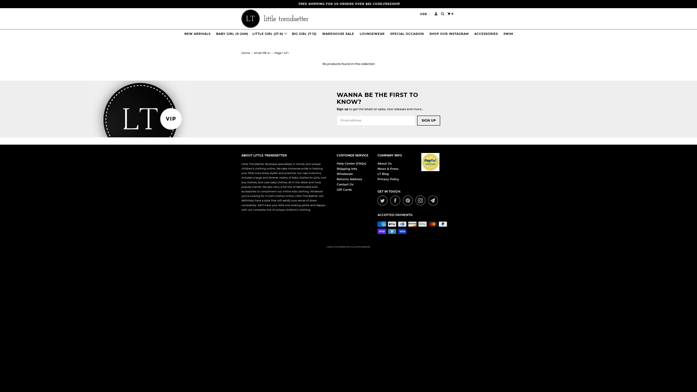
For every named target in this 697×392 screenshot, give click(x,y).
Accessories (486, 34)
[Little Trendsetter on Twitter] (384, 200)
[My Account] (436, 14)
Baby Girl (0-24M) (232, 34)
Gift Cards (344, 189)
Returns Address (349, 179)
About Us (385, 163)
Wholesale (345, 174)
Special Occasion (407, 34)
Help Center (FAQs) (351, 163)
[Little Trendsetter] (294, 19)
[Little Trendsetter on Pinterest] (409, 200)
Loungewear (372, 34)
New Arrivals (197, 34)
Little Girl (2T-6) (268, 34)
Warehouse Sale (338, 34)
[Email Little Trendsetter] (434, 200)
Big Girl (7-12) (304, 34)
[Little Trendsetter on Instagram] (421, 200)
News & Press (388, 169)
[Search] (442, 14)
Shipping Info (347, 169)
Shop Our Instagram (449, 34)
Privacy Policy (388, 179)
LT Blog (383, 174)
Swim (508, 34)
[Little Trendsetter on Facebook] (396, 200)
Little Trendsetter (341, 247)
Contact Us (345, 184)
